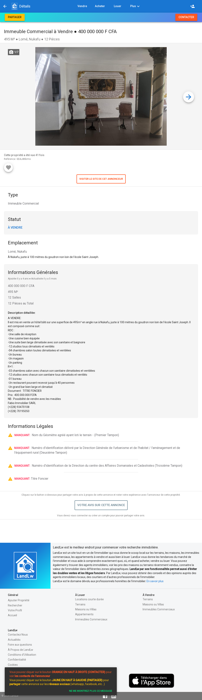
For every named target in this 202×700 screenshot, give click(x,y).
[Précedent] (5, 6)
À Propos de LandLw (20, 649)
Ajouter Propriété (18, 600)
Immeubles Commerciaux (91, 619)
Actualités (14, 639)
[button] (14, 6)
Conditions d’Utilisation (22, 654)
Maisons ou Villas (85, 609)
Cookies (13, 664)
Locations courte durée (89, 599)
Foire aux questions (20, 644)
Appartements (84, 614)
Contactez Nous (18, 634)
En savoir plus (155, 581)
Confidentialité (17, 659)
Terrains (80, 604)
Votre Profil (15, 610)
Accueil (12, 615)
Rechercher (15, 605)
